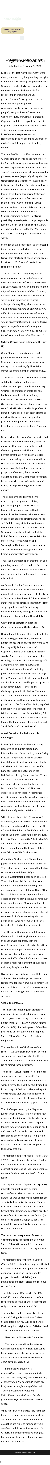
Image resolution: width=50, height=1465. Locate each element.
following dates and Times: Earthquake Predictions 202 (21, 1390)
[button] (22, 38)
